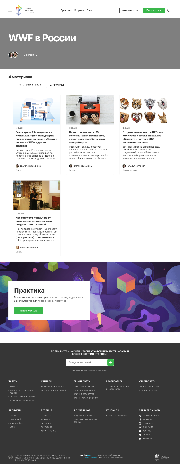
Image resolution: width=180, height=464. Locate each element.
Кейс (135, 170)
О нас (90, 10)
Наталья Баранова (83, 166)
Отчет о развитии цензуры (21, 397)
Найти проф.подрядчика (86, 398)
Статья (19, 170)
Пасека (11, 427)
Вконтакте (148, 427)
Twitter (146, 435)
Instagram (148, 423)
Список (72, 170)
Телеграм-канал (151, 416)
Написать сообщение (116, 416)
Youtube (147, 431)
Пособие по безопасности (21, 401)
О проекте (46, 416)
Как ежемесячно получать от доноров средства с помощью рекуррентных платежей (34, 221)
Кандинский (14, 419)
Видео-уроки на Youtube (53, 387)
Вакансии (46, 423)
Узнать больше (28, 310)
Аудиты (12, 416)
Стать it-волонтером (149, 387)
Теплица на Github (148, 390)
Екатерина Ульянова (30, 166)
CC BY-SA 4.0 (30, 460)
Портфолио (46, 427)
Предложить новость (84, 416)
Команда (45, 419)
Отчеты (19, 252)
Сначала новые (32, 84)
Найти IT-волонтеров (84, 394)
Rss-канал (148, 438)
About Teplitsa (48, 431)
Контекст (126, 170)
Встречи (79, 10)
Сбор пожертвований (84, 390)
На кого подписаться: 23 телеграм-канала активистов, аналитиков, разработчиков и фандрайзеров (87, 137)
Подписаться (153, 10)
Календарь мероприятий (53, 390)
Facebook (147, 419)
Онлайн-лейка (15, 423)
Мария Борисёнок (29, 247)
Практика (66, 10)
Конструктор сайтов (84, 387)
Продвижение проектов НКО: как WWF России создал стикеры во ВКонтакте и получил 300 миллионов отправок (142, 137)
